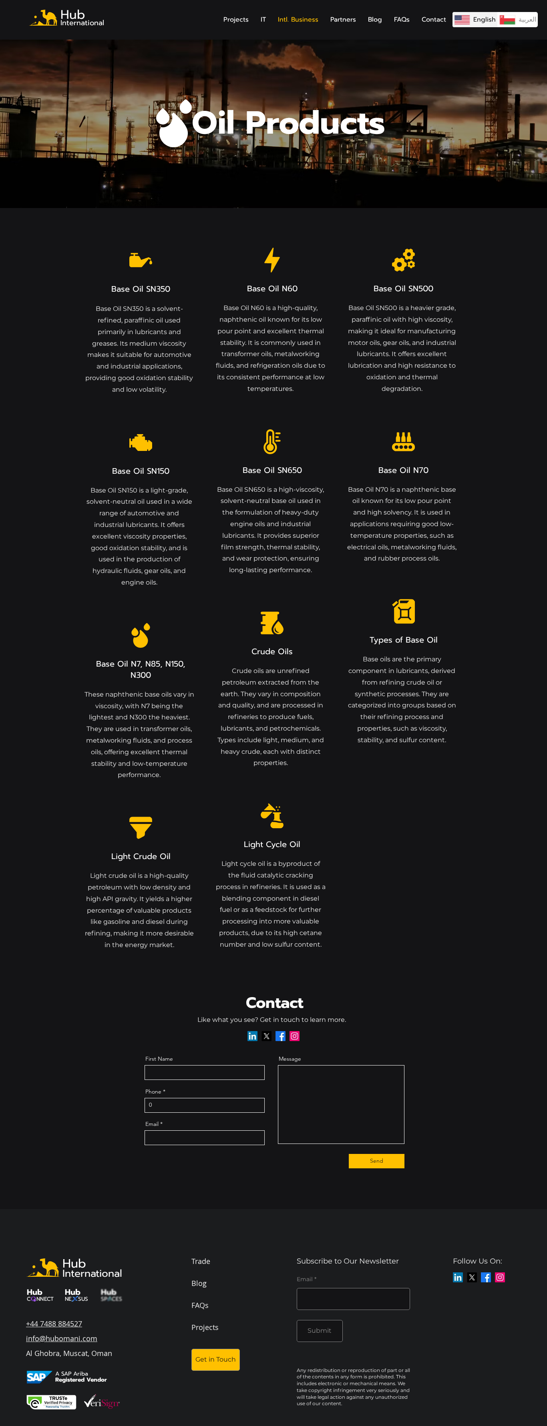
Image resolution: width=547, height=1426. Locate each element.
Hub (72, 14)
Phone (153, 1091)
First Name (159, 1058)
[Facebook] (281, 1036)
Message (290, 1058)
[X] (266, 1036)
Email (152, 1124)
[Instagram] (295, 1036)
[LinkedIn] (252, 1036)
